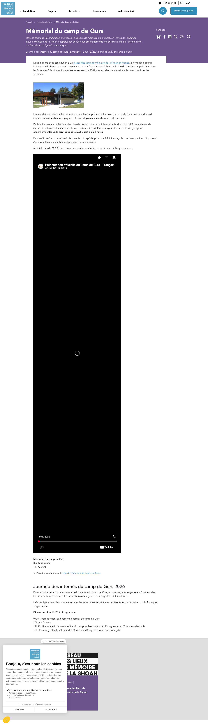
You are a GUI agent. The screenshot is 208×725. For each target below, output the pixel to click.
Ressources (99, 11)
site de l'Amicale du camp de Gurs (81, 573)
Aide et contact (126, 11)
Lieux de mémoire (44, 22)
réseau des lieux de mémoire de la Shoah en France (101, 63)
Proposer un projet (183, 10)
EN (181, 2)
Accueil (29, 22)
